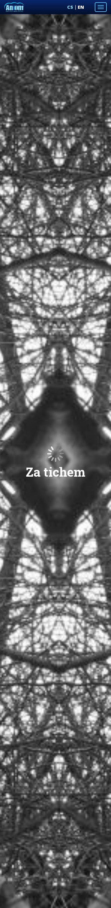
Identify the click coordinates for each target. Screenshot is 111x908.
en (81, 7)
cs (70, 7)
